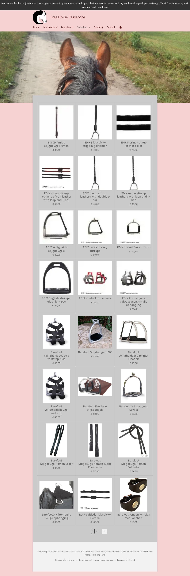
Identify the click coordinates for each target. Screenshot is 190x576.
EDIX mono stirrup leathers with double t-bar (95, 197)
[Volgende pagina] (104, 531)
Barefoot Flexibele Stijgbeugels (95, 408)
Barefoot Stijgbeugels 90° (95, 352)
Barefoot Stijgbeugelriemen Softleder (133, 464)
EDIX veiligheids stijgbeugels (56, 249)
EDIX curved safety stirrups (95, 249)
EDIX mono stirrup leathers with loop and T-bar (133, 197)
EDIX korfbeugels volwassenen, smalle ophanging (133, 302)
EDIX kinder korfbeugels (95, 298)
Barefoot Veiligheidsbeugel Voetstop (56, 410)
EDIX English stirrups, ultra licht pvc (56, 300)
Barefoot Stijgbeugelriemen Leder (56, 462)
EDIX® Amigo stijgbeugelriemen (56, 144)
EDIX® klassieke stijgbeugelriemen (95, 144)
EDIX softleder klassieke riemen (95, 516)
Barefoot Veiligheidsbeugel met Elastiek (133, 356)
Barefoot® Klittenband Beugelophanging (56, 516)
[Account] (120, 27)
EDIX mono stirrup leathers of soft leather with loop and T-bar (56, 197)
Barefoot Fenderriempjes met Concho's (133, 516)
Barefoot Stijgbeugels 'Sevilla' (133, 408)
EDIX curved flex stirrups (133, 247)
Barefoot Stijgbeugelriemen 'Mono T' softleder (95, 464)
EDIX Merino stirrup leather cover (133, 144)
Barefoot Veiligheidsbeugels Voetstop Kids (56, 356)
